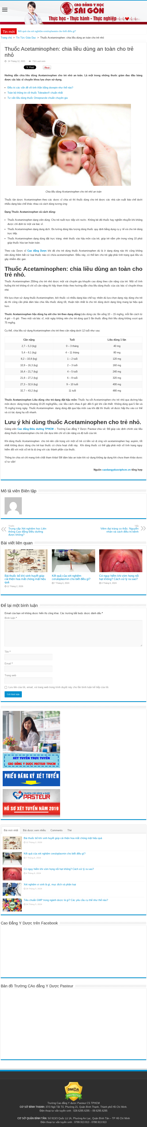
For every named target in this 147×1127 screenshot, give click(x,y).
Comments (57, 830)
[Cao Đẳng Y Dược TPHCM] (73, 12)
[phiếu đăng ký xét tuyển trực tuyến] (31, 778)
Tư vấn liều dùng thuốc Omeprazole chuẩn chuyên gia (37, 97)
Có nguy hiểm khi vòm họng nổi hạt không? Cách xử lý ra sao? (119, 577)
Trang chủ (6, 37)
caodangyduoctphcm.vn (116, 469)
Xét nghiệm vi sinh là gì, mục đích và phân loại (50, 884)
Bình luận (11, 618)
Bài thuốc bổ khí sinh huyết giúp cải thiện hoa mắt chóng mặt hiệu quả (25, 579)
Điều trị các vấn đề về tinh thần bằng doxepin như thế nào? (40, 87)
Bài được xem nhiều (34, 830)
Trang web (10, 675)
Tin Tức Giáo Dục (26, 37)
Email (9, 663)
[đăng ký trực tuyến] (31, 739)
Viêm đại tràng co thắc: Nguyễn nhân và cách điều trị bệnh (119, 529)
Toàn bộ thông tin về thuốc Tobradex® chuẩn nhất (35, 92)
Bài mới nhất (11, 830)
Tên (8, 651)
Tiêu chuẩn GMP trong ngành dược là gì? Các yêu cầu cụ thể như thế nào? (66, 900)
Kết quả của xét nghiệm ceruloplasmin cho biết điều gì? (47, 31)
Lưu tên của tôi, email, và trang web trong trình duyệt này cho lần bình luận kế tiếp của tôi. (58, 687)
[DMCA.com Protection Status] (73, 1091)
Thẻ (69, 830)
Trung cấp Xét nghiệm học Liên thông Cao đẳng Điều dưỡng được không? (27, 530)
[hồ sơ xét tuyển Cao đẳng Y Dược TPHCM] (31, 802)
